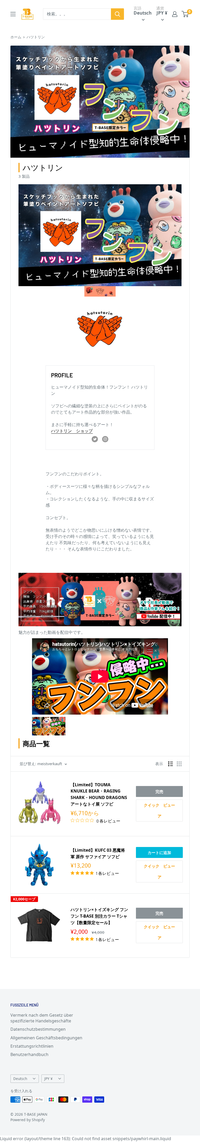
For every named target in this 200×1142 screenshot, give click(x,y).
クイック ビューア (159, 810)
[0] (185, 14)
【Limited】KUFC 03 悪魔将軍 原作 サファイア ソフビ (98, 853)
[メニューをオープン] (13, 14)
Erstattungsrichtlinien (31, 1046)
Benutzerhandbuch (29, 1054)
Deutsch (20, 1078)
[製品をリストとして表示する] (170, 764)
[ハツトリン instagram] (105, 439)
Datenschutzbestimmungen (38, 1029)
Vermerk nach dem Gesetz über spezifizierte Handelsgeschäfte (41, 1018)
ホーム (15, 36)
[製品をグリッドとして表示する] (179, 764)
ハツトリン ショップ (72, 431)
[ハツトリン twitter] (95, 439)
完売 (159, 791)
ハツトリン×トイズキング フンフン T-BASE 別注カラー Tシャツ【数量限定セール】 (99, 916)
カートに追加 (159, 852)
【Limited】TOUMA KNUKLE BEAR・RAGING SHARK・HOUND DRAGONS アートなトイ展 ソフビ (99, 794)
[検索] (117, 14)
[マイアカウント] (174, 14)
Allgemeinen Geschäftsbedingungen (46, 1038)
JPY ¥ (48, 1078)
